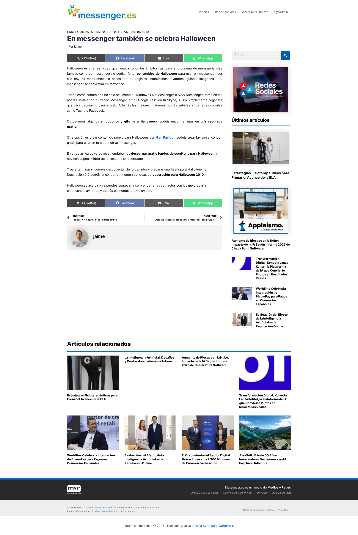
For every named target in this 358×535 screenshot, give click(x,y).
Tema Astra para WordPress (214, 526)
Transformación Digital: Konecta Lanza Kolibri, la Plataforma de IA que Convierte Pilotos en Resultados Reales (272, 268)
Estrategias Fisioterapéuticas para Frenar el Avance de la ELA (92, 397)
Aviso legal (283, 509)
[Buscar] (285, 55)
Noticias (120, 32)
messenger (101, 32)
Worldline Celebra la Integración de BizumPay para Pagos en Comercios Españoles (271, 296)
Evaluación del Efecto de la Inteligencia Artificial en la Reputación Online (272, 320)
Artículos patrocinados (205, 492)
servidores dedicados (108, 511)
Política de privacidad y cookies (258, 509)
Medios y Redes (279, 487)
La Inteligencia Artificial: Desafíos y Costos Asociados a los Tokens (149, 359)
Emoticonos (78, 32)
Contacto (262, 492)
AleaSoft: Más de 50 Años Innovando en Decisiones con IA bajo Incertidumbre (262, 459)
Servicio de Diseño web (237, 492)
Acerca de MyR (281, 492)
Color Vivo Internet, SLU (94, 507)
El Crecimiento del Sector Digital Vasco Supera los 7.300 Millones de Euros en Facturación (206, 459)
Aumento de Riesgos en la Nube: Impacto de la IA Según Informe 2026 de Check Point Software (261, 244)
